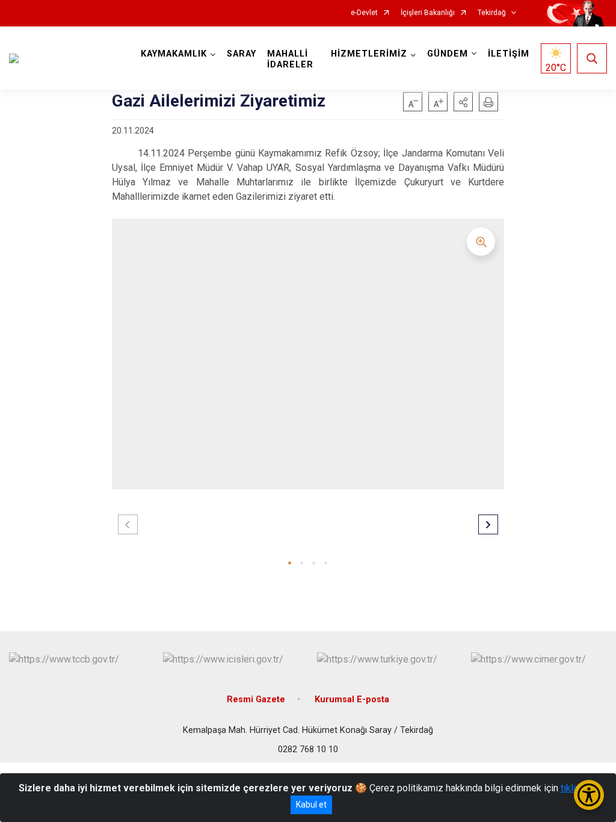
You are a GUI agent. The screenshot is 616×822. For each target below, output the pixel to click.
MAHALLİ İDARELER (290, 59)
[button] (463, 101)
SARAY (241, 54)
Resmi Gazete (256, 699)
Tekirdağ (492, 13)
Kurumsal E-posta (352, 699)
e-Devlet (364, 13)
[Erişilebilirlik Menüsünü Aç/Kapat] (589, 795)
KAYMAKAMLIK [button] (174, 54)
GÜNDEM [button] (447, 54)
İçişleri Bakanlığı (428, 13)
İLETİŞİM (508, 54)
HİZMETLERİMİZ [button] (369, 54)
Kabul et (311, 804)
